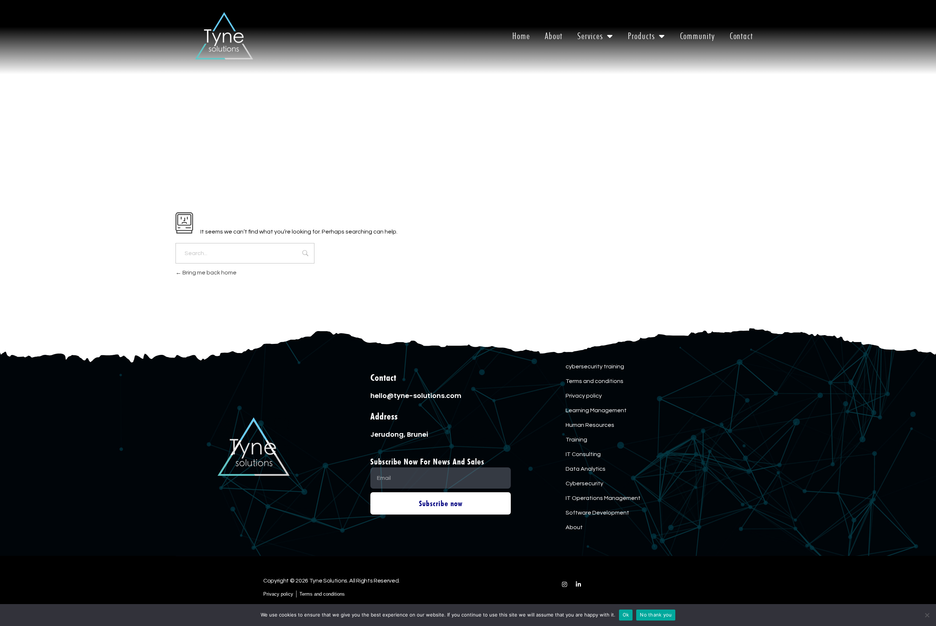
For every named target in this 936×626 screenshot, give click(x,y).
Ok (626, 615)
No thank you (656, 615)
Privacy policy (584, 396)
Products (641, 35)
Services (590, 35)
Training (576, 440)
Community (697, 35)
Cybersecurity (584, 483)
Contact (741, 35)
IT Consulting (583, 454)
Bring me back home (209, 273)
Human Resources (590, 425)
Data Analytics (585, 469)
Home (521, 35)
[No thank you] (927, 615)
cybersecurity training (595, 366)
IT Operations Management (603, 498)
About (554, 35)
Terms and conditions (594, 381)
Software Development (597, 513)
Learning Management (596, 410)
